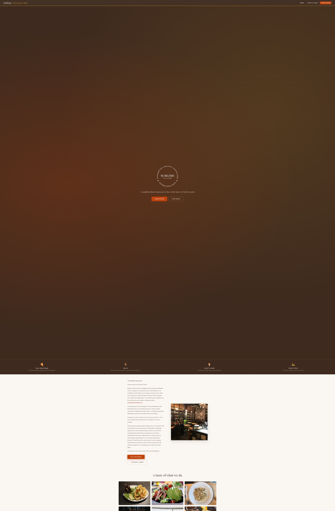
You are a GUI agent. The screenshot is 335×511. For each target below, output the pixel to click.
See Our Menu (136, 457)
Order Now (325, 3)
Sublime (15, 2)
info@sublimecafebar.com (135, 402)
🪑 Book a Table (137, 462)
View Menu (176, 199)
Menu (302, 3)
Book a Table (313, 3)
